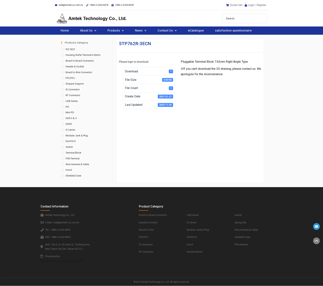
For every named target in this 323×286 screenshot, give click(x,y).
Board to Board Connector (80, 60)
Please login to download (133, 61)
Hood (69, 169)
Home (65, 30)
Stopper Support (75, 83)
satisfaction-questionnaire (233, 30)
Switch (69, 147)
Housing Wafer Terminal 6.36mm (83, 55)
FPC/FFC (70, 78)
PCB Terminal (72, 158)
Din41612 (71, 141)
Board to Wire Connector (79, 72)
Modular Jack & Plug (77, 135)
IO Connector (73, 89)
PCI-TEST (70, 49)
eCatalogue (196, 30)
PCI (67, 106)
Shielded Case (73, 175)
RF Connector (73, 95)
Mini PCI (70, 112)
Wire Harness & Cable (77, 164)
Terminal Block (73, 152)
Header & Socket (75, 66)
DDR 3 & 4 (71, 118)
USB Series (72, 101)
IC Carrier (70, 129)
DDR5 (69, 124)
